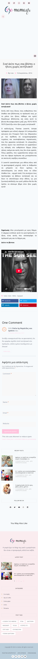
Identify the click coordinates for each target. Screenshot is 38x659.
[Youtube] (29, 3)
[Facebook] (9, 3)
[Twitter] (14, 3)
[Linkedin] (27, 507)
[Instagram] (19, 3)
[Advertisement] (19, 38)
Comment (7, 374)
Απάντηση (6, 351)
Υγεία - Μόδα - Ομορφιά (15, 296)
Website (6, 423)
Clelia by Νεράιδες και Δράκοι (20, 329)
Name (6, 402)
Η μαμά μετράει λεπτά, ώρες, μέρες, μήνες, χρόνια (24, 486)
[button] (35, 56)
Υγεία (5, 296)
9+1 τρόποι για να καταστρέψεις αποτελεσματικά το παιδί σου (25, 472)
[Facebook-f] (13, 656)
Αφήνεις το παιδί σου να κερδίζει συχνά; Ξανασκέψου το (25, 458)
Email (5, 413)
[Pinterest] (24, 3)
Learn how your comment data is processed (19, 439)
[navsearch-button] (3, 16)
